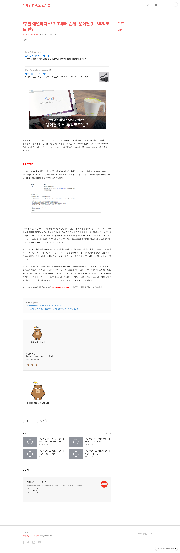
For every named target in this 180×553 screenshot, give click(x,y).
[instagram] (33, 542)
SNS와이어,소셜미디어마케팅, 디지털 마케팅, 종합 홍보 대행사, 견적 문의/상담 (54, 485)
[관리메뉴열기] (176, 4)
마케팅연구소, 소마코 (37, 5)
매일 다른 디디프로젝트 (36, 73)
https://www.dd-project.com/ (37, 70)
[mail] (45, 542)
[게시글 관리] (33, 421)
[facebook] (23, 542)
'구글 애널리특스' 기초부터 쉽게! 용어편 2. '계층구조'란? (53, 309)
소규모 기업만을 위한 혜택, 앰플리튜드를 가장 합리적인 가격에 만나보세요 (55, 59)
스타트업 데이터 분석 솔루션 (38, 55)
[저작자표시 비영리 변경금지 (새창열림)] (50, 421)
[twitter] (28, 542)
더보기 (108, 433)
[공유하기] (30, 421)
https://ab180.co (32, 52)
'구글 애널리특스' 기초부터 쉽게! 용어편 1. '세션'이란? (44, 305)
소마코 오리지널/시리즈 (30, 34)
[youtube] (39, 542)
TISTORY (26, 532)
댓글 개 (26, 469)
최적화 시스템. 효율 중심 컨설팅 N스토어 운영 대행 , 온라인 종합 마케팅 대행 (57, 76)
